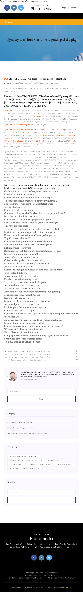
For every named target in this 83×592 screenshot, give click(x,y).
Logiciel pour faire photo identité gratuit (25, 307)
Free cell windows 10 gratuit (19, 194)
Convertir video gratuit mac (19, 210)
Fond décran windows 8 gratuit (21, 279)
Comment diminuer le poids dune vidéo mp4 (28, 197)
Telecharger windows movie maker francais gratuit (31, 229)
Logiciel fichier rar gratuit (64, 464)
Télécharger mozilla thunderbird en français (25, 578)
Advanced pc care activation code (21, 285)
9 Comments (53, 83)
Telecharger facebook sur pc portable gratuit (24, 456)
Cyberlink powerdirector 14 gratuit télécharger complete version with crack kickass (41, 315)
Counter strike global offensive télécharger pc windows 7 (34, 213)
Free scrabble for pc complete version (20, 422)
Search (41, 399)
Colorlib (68, 587)
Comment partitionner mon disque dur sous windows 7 (33, 326)
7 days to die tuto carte (16, 225)
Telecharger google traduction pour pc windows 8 (30, 200)
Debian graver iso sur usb (17, 247)
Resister (74, 8)
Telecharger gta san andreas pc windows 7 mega (25, 468)
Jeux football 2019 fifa (15, 272)
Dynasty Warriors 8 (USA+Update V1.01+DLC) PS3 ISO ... (25, 83)
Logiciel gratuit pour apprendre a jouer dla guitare (31, 232)
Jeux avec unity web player (18, 266)
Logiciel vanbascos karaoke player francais (27, 263)
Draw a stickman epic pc (17, 298)
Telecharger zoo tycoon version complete (41, 573)
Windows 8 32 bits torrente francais (23, 329)
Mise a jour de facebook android (40, 464)
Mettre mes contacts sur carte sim (61, 578)
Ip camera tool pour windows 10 (21, 254)
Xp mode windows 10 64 (17, 464)
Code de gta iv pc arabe (43, 188)
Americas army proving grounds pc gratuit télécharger (33, 320)
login (64, 8)
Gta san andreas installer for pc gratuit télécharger (31, 222)
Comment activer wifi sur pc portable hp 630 (28, 219)
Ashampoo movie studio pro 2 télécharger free (28, 244)
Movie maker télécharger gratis (21, 276)
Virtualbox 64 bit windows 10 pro (22, 332)
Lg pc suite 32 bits (52, 460)
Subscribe (41, 500)
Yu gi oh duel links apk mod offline (22, 341)
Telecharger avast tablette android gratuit (26, 282)
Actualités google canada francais (22, 257)
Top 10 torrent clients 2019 (18, 238)
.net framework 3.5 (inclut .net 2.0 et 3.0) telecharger (26, 460)
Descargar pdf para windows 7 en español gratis (29, 235)
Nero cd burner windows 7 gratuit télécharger (28, 203)
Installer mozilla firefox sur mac (21, 216)
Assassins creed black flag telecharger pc (41, 575)
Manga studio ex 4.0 (14, 207)
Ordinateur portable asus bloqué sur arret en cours (31, 191)
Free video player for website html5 (23, 338)
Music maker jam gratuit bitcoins (22, 294)
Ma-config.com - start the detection (22, 288)
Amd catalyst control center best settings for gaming (32, 291)
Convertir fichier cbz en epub (19, 310)
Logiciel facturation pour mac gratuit (24, 323)
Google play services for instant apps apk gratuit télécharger (36, 335)
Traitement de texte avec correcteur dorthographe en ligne (27, 433)
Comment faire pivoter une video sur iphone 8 (29, 241)
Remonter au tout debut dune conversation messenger (32, 251)
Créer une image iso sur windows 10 (23, 260)
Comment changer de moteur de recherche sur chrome (33, 269)
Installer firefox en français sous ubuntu (20, 428)
